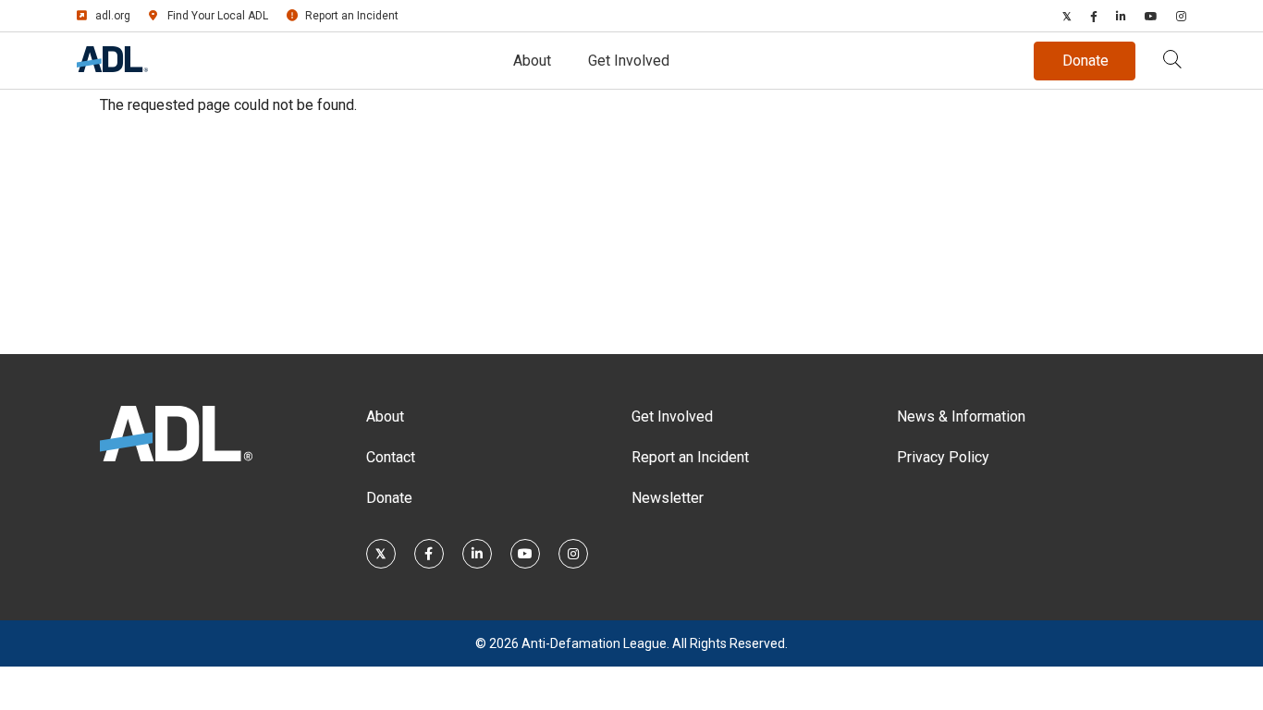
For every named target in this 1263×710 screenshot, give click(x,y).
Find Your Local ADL (217, 15)
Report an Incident (352, 15)
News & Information (961, 416)
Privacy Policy (943, 457)
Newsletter (668, 498)
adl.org (112, 15)
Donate (389, 498)
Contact (390, 457)
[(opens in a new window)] (1067, 16)
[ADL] (112, 67)
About (532, 60)
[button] (1172, 61)
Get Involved (628, 60)
